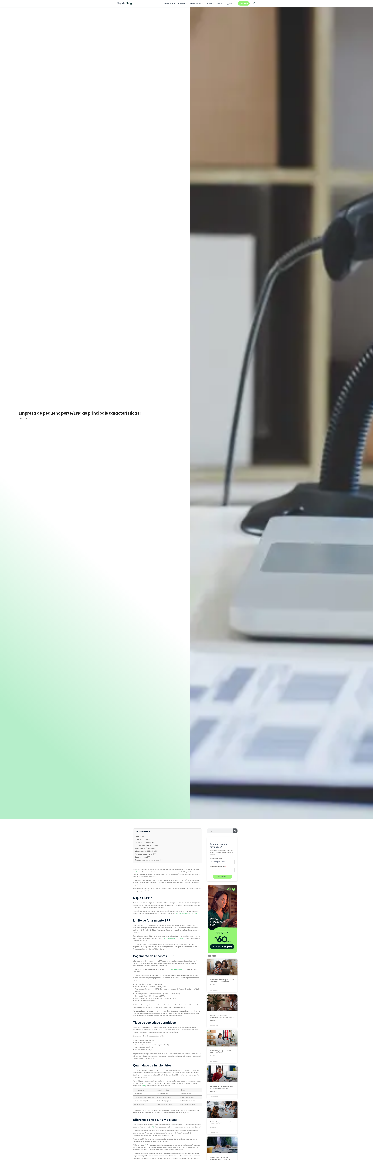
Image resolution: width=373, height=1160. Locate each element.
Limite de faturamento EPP (144, 839)
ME (146, 1145)
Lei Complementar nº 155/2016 (173, 938)
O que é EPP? (140, 836)
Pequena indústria (195, 3)
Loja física (181, 3)
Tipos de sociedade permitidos (146, 845)
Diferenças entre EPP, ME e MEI (146, 851)
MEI (153, 1127)
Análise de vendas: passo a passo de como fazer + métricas (221, 1087)
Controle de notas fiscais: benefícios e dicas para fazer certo (222, 1016)
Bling (218, 3)
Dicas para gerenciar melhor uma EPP (149, 860)
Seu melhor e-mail (216, 858)
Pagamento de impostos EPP (145, 842)
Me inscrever (222, 876)
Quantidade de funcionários (145, 848)
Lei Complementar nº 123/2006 (186, 913)
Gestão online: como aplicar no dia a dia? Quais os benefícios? (222, 981)
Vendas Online (168, 3)
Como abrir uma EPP (142, 857)
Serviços (209, 3)
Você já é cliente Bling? (218, 866)
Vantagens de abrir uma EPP (145, 854)
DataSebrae (137, 872)
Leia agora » (213, 985)
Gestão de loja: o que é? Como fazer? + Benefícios (220, 1052)
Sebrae (143, 1086)
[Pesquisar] (235, 830)
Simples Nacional (176, 969)
